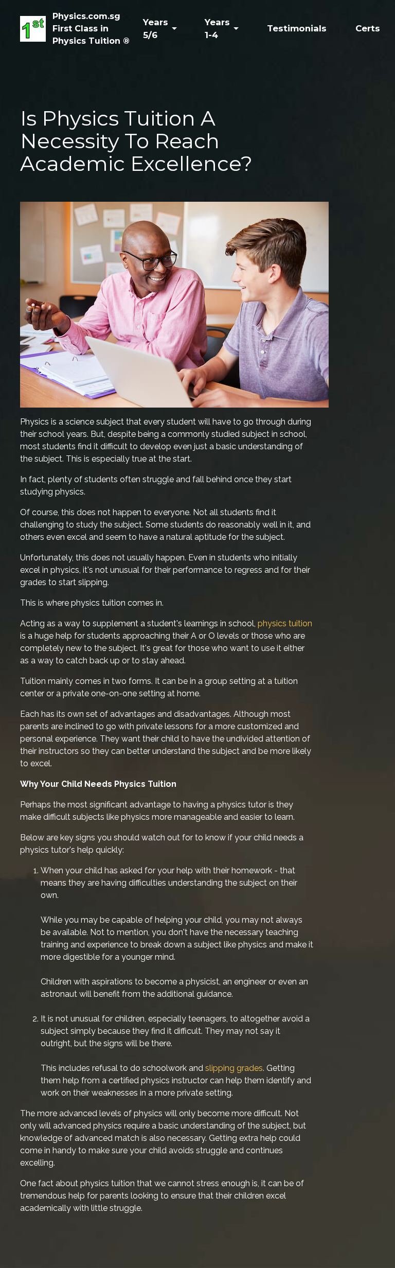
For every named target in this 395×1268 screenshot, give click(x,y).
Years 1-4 (217, 28)
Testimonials (297, 28)
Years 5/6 (155, 28)
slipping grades (234, 1068)
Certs (367, 28)
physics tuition (285, 623)
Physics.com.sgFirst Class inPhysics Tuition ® (91, 28)
